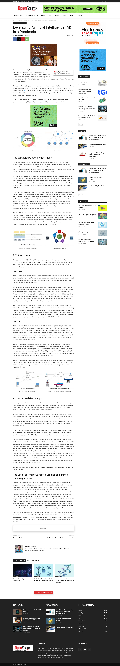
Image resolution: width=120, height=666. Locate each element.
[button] (105, 16)
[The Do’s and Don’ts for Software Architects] (102, 208)
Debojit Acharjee (19, 35)
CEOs (56, 16)
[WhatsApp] (27, 39)
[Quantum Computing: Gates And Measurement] (22, 570)
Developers (29, 16)
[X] (105, 1)
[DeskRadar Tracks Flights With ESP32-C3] (17, 612)
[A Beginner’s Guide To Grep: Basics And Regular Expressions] (82, 154)
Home (14, 20)
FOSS (25, 90)
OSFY (25, 23)
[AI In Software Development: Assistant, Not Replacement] (102, 83)
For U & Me (18, 16)
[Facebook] (99, 1)
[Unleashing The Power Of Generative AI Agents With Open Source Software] (102, 109)
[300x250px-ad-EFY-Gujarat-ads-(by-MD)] (93, 44)
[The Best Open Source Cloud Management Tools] (102, 225)
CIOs (49, 16)
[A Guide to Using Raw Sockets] (82, 146)
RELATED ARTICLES (19, 560)
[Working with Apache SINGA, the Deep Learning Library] (102, 118)
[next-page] (17, 586)
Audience (20, 20)
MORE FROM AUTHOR (33, 560)
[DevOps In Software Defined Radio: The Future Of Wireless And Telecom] (43, 570)
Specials (71, 16)
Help (80, 16)
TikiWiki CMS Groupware (20, 538)
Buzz (63, 16)
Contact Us (36, 1)
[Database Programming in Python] (82, 180)
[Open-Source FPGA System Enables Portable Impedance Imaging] (17, 629)
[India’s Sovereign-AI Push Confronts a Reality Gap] (102, 92)
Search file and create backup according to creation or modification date (97, 137)
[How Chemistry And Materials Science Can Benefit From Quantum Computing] (64, 570)
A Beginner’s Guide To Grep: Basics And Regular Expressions (96, 154)
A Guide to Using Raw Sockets (97, 144)
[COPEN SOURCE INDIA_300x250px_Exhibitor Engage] (43, 129)
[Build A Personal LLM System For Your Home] (102, 100)
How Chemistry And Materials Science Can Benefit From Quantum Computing (64, 580)
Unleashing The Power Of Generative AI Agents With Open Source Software (86, 108)
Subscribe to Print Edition (19, 1)
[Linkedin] (102, 1)
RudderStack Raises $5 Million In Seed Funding (60, 538)
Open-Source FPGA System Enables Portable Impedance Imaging (31, 628)
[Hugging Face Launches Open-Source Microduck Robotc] (17, 620)
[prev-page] (14, 586)
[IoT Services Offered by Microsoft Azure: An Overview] (102, 242)
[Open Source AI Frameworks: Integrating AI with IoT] (102, 233)
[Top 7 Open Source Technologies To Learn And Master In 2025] (102, 216)
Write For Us (29, 1)
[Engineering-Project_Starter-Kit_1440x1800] (43, 66)
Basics (21, 23)
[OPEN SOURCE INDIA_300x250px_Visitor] (93, 70)
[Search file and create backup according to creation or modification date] (82, 138)
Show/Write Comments (44, 593)
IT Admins (40, 16)
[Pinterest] (23, 39)
